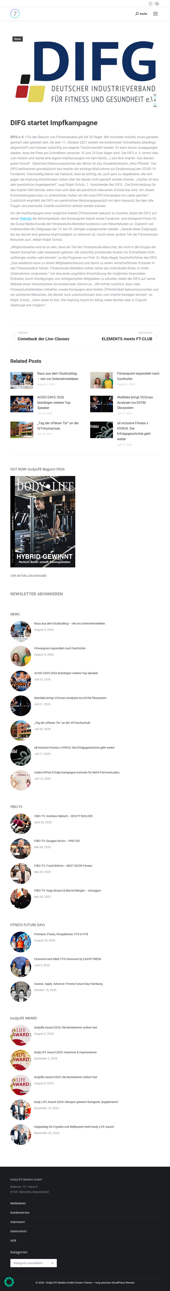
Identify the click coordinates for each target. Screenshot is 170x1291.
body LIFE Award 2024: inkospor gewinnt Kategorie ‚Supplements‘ (76, 1102)
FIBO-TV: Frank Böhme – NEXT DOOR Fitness (63, 865)
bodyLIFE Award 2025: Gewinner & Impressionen (65, 1052)
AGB (13, 1240)
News (17, 39)
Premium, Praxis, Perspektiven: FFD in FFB (61, 934)
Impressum (17, 1222)
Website (26, 219)
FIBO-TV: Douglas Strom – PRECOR (57, 841)
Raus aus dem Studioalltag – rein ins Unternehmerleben (57, 376)
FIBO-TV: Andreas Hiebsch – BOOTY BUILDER (63, 816)
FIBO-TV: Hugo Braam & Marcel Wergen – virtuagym (67, 890)
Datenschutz (18, 1231)
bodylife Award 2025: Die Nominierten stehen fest (65, 1077)
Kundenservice (19, 1212)
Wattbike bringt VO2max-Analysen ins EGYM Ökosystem (135, 402)
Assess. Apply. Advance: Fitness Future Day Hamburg (68, 983)
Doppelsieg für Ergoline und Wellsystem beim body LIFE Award (74, 1126)
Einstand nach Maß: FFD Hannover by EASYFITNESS (67, 959)
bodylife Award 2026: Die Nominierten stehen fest (65, 1027)
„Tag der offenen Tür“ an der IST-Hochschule (58, 425)
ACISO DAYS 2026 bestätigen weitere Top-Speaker (54, 402)
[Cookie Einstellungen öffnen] (9, 1286)
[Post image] (21, 380)
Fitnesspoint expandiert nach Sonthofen (138, 376)
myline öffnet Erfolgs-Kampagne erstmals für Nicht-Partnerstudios (76, 772)
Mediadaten (18, 1203)
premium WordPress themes (118, 1282)
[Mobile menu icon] (155, 14)
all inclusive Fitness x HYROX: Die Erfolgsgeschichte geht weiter (134, 431)
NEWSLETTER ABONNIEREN (36, 593)
